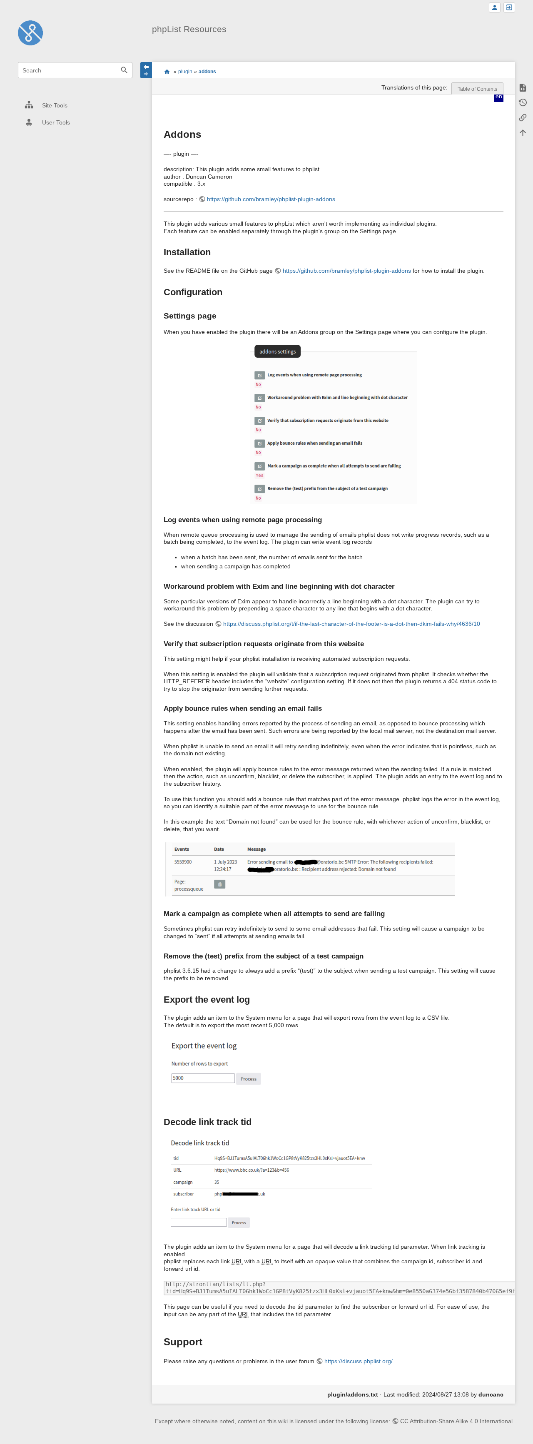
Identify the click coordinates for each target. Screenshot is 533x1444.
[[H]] (30, 32)
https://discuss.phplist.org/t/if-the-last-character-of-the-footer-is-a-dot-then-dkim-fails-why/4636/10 (351, 623)
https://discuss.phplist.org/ (358, 1361)
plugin (185, 72)
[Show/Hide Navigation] (146, 70)
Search (124, 70)
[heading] (75, 105)
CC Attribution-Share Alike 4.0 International (456, 1421)
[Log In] (509, 7)
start (167, 71)
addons (207, 72)
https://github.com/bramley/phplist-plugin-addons (271, 199)
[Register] (495, 7)
